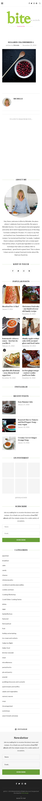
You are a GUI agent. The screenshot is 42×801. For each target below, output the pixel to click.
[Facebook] (29, 3)
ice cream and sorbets (10, 638)
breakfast (5, 561)
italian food (6, 648)
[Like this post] (24, 91)
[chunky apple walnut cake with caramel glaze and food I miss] (31, 327)
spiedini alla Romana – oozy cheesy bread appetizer (11, 373)
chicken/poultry (7, 580)
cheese (4, 575)
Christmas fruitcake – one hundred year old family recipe (30, 309)
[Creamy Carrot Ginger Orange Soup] (9, 443)
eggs (4, 609)
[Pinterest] (36, 3)
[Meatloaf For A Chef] (11, 295)
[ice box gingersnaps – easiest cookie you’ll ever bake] (31, 359)
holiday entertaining (9, 633)
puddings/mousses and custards (13, 682)
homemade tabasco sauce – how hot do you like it (10, 341)
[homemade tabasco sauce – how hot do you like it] (11, 327)
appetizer (5, 556)
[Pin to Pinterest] (31, 91)
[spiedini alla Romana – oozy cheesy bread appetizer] (11, 359)
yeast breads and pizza (10, 716)
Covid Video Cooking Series (12, 599)
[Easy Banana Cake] (9, 407)
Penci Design (24, 793)
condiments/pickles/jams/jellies (13, 585)
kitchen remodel (8, 653)
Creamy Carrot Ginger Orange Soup (27, 439)
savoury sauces (7, 696)
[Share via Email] (34, 91)
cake (3, 565)
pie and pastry (7, 672)
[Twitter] (31, 3)
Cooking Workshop (9, 594)
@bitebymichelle (21, 497)
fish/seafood (6, 624)
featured (5, 619)
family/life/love (7, 614)
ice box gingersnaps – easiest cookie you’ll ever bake (30, 373)
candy (4, 570)
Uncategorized (7, 706)
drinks (4, 604)
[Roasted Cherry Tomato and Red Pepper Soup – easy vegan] (9, 425)
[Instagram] (34, 3)
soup (4, 701)
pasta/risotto (6, 667)
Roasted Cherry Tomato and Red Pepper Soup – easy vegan (28, 422)
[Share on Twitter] (29, 91)
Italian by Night (7, 643)
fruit (3, 628)
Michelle (16, 45)
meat (4, 658)
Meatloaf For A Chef (10, 307)
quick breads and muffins (11, 687)
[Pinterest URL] (8, 470)
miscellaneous (7, 662)
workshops (6, 711)
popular (5, 677)
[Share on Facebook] (26, 91)
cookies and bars (8, 590)
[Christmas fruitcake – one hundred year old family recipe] (31, 295)
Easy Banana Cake (25, 402)
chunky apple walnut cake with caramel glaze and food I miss (31, 341)
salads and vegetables (10, 691)
